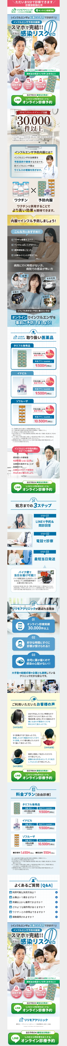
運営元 (18, 1024)
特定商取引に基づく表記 (44, 1024)
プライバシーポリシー (28, 1024)
